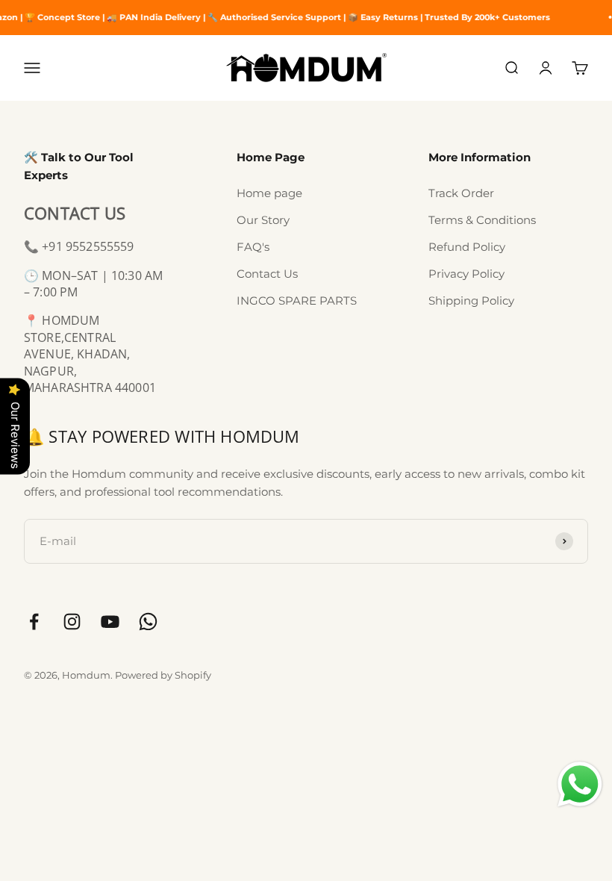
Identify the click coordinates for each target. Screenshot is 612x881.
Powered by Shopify (163, 675)
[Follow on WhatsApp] (148, 621)
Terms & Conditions (482, 220)
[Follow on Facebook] (34, 621)
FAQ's (253, 247)
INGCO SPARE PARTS (297, 300)
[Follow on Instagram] (72, 621)
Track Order (461, 193)
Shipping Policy (471, 300)
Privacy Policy (466, 274)
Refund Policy (466, 247)
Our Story (263, 220)
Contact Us (267, 274)
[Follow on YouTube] (110, 621)
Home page (269, 193)
